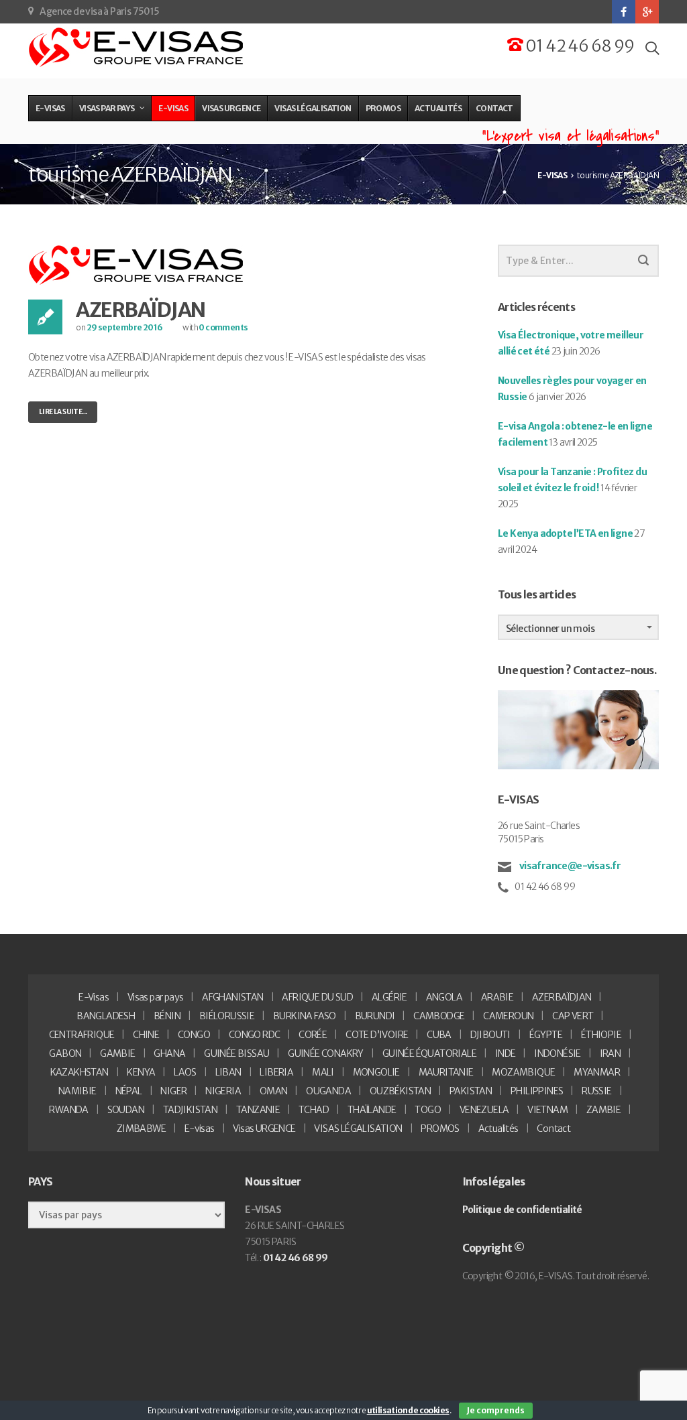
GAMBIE (117, 1053)
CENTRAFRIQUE (82, 1035)
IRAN (610, 1053)
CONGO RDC (254, 1035)
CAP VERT (572, 1016)
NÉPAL (128, 1091)
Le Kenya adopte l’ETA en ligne (565, 533)
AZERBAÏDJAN (140, 309)
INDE (505, 1053)
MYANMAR (597, 1072)
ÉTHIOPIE (601, 1035)
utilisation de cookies (408, 1410)
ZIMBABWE (141, 1128)
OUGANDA (328, 1091)
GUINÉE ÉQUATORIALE (429, 1053)
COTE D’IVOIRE (377, 1035)
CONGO (194, 1035)
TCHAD (314, 1110)
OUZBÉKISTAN (400, 1091)
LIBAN (228, 1072)
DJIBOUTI (490, 1035)
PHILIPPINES (537, 1091)
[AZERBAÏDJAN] (137, 265)
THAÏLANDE (372, 1110)
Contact (553, 1128)
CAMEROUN (508, 1016)
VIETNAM (547, 1110)
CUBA (439, 1035)
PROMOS (440, 1128)
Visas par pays (155, 997)
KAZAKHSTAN (79, 1072)
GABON (65, 1053)
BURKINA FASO (304, 1016)
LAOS (185, 1072)
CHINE (146, 1035)
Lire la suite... (63, 411)
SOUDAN (125, 1110)
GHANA (169, 1053)
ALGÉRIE (389, 997)
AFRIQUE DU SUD (317, 997)
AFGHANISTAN (232, 997)
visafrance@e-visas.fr (569, 866)
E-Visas (93, 997)
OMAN (274, 1091)
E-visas (199, 1128)
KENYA (141, 1072)
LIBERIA (276, 1072)
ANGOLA (444, 997)
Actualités (498, 1128)
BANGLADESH (105, 1016)
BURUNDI (375, 1016)
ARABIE (497, 997)
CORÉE (313, 1035)
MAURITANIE (446, 1072)
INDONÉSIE (557, 1053)
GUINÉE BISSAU (236, 1053)
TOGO (428, 1110)
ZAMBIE (603, 1110)
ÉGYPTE (545, 1035)
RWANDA (68, 1110)
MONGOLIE (376, 1072)
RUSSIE (596, 1091)
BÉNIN (167, 1016)
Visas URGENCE (264, 1128)
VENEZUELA (484, 1110)
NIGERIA (223, 1091)
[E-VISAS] (137, 47)
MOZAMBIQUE (523, 1072)
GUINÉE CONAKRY (326, 1053)
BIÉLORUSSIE (226, 1016)
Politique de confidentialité (522, 1210)
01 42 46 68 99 (578, 46)
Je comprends (496, 1410)
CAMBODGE (438, 1016)
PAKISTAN (471, 1091)
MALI (323, 1072)
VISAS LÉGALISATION (358, 1128)
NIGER (173, 1091)
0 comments (223, 327)
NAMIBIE (77, 1091)
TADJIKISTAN (190, 1110)
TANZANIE (258, 1110)
